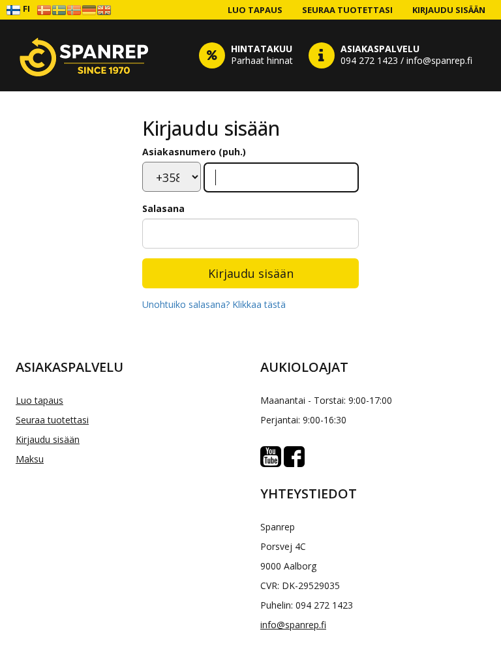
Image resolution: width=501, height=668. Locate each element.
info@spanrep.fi (293, 624)
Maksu (30, 459)
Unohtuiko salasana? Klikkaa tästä (214, 304)
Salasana (163, 208)
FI (25, 8)
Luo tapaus (255, 10)
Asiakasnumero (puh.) (194, 151)
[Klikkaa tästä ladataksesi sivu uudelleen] (84, 55)
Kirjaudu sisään (448, 10)
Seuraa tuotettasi (347, 10)
